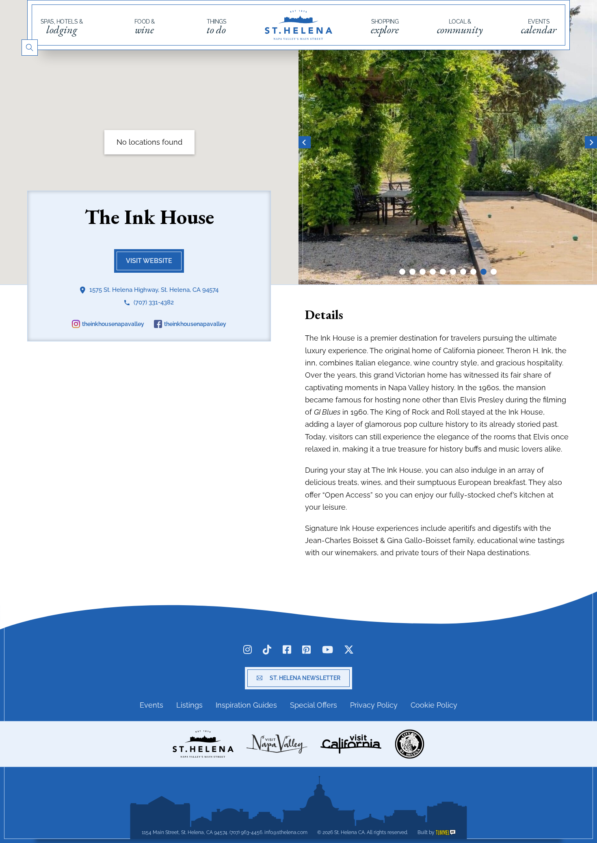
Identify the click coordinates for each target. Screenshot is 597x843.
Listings (189, 705)
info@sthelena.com (285, 832)
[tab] (402, 272)
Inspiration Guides (246, 705)
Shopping (385, 27)
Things (217, 27)
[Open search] (30, 47)
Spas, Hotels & (61, 27)
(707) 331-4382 (154, 302)
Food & (144, 27)
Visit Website (149, 261)
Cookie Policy (434, 705)
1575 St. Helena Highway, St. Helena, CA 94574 (153, 289)
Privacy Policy (374, 705)
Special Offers (313, 705)
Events (538, 27)
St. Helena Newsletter (305, 678)
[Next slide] (591, 142)
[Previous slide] (304, 142)
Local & (460, 27)
